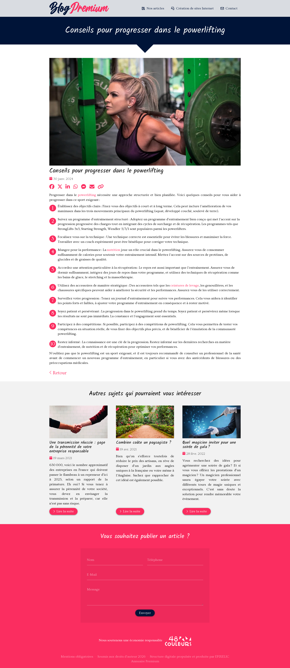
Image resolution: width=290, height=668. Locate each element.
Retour (59, 372)
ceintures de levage (184, 285)
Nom (90, 560)
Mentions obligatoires (77, 656)
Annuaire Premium (145, 661)
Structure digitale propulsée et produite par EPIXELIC (189, 656)
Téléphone (155, 560)
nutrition (113, 250)
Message (93, 589)
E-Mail (92, 574)
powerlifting (87, 195)
